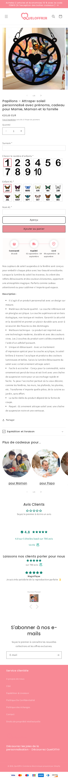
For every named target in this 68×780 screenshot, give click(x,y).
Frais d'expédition (9, 120)
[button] (6, 16)
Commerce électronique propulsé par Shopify (41, 766)
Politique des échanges (18, 707)
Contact (10, 714)
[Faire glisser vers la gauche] (27, 95)
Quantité (6, 124)
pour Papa (47, 483)
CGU (8, 686)
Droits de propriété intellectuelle (23, 721)
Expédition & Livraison (17, 693)
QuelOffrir (18, 766)
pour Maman (18, 483)
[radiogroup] (34, 167)
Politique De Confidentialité (20, 700)
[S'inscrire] (58, 655)
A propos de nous (15, 678)
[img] (34, 560)
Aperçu (34, 219)
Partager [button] (10, 419)
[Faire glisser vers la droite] (40, 95)
